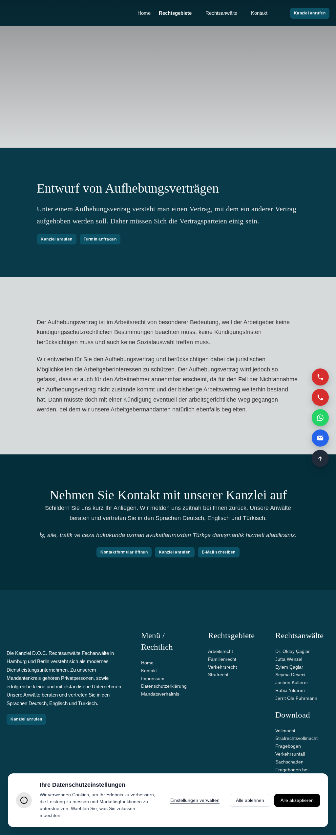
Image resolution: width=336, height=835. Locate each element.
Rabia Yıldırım (290, 690)
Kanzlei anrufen (310, 13)
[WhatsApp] (320, 417)
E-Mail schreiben (219, 552)
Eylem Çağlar (289, 667)
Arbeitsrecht (220, 651)
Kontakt (259, 13)
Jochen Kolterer (291, 682)
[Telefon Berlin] (320, 397)
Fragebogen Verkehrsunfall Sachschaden (290, 753)
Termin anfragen (100, 239)
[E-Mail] (320, 438)
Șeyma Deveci (290, 674)
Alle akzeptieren (297, 800)
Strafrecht (218, 674)
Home (144, 13)
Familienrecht (222, 659)
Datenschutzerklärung (164, 686)
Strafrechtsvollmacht (296, 738)
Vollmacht (285, 730)
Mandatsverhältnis (160, 694)
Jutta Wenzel (288, 659)
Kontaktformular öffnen (124, 552)
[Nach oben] (320, 458)
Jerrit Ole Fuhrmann (296, 698)
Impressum (152, 678)
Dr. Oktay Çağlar (292, 651)
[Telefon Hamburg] (320, 377)
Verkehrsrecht (222, 667)
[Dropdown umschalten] (195, 13)
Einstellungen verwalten (195, 800)
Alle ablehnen (250, 800)
